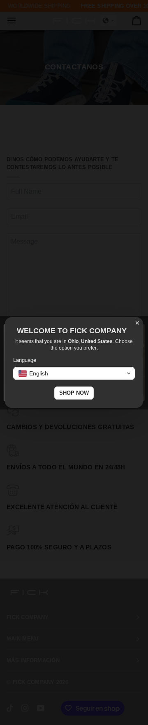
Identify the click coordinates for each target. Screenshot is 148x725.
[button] (74, 373)
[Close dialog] (137, 323)
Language (24, 360)
